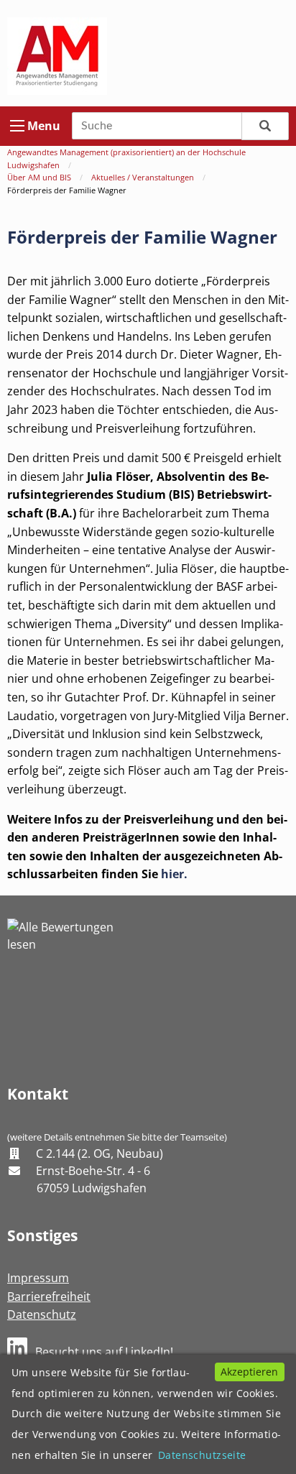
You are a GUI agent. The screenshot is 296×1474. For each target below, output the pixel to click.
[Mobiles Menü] (17, 126)
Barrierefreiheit (49, 1296)
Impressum (38, 1278)
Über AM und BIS (39, 177)
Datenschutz (41, 1314)
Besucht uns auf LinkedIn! (104, 1352)
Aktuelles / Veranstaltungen (142, 177)
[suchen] (265, 126)
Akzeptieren (249, 1371)
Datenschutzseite (202, 1455)
